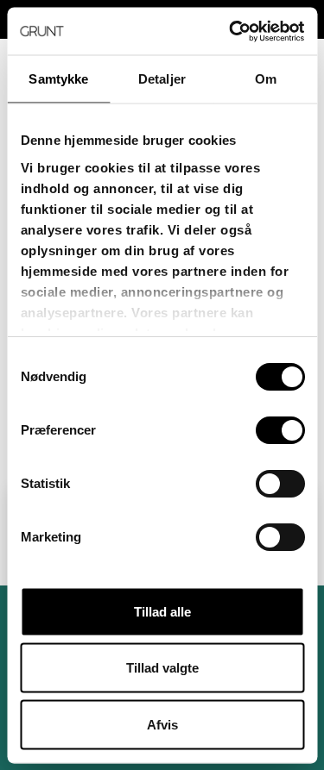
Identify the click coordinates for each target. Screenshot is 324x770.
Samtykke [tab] (58, 79)
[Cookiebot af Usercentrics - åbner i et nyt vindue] (230, 31)
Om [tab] (265, 79)
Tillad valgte (162, 667)
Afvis (162, 724)
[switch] (279, 430)
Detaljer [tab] (162, 79)
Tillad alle (162, 611)
